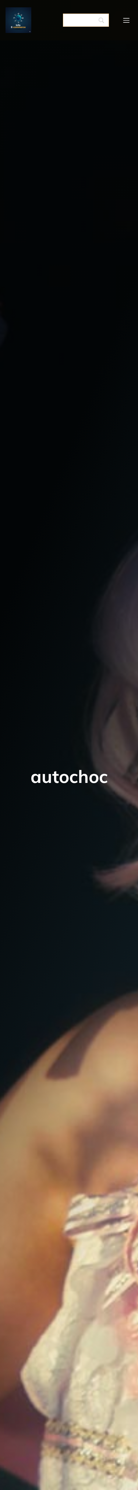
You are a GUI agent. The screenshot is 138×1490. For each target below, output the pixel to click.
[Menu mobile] (126, 20)
